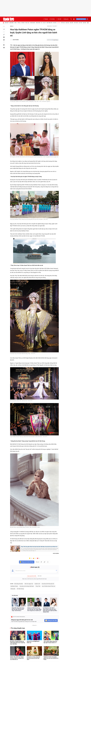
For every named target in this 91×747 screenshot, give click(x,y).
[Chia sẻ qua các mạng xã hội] (48, 562)
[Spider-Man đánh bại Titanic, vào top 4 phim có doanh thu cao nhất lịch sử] (17, 651)
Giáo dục (67, 22)
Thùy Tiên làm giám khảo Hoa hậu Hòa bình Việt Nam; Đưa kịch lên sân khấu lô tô (39, 546)
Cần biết (59, 19)
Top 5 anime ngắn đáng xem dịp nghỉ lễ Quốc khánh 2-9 (50, 642)
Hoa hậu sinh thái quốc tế (48, 583)
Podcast (46, 19)
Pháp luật (27, 22)
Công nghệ (38, 22)
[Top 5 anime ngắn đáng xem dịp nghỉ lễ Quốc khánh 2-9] (51, 635)
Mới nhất (7, 22)
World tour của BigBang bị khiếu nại (33, 642)
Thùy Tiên (38, 586)
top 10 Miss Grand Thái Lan (48, 586)
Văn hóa (55, 22)
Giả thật (80, 22)
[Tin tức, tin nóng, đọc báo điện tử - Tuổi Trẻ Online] (8, 19)
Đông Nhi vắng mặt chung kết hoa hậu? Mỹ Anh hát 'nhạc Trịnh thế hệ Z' (18, 609)
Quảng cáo (66, 19)
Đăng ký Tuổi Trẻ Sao (81, 19)
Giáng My (13, 588)
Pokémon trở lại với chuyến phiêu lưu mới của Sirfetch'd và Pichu (51, 658)
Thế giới (22, 22)
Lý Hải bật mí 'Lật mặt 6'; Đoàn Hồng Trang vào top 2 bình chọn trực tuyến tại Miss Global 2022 (50, 610)
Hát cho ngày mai (29, 583)
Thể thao (63, 22)
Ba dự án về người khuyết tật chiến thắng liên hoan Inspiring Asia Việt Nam (17, 643)
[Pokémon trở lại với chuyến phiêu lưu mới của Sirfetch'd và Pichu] (51, 651)
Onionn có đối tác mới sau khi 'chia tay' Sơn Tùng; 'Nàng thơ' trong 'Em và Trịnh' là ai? (34, 609)
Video (15, 22)
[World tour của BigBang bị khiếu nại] (34, 635)
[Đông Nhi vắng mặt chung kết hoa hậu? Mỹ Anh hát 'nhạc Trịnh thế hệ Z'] (19, 602)
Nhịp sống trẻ (49, 22)
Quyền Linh (37, 583)
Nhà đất (71, 22)
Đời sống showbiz (18, 583)
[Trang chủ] (3, 23)
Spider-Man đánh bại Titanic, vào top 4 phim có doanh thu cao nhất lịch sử (17, 658)
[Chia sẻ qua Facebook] (41, 562)
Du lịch (44, 22)
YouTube (53, 19)
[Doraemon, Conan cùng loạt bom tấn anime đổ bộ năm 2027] (34, 651)
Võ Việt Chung (20, 588)
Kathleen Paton (14, 586)
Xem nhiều (11, 22)
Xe (41, 22)
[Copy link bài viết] (44, 562)
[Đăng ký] (51, 620)
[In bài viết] (4, 48)
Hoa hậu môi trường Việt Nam (27, 586)
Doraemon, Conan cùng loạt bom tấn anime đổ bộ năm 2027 (33, 658)
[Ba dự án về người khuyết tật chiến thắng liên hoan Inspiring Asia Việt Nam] (17, 635)
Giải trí (58, 22)
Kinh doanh (32, 22)
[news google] (53, 40)
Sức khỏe (76, 22)
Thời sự (18, 22)
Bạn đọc (84, 22)
